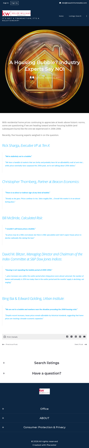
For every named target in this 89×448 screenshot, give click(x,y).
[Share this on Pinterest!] (80, 337)
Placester (51, 445)
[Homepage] (16, 13)
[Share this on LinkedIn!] (76, 337)
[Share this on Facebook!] (67, 337)
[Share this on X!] (71, 337)
